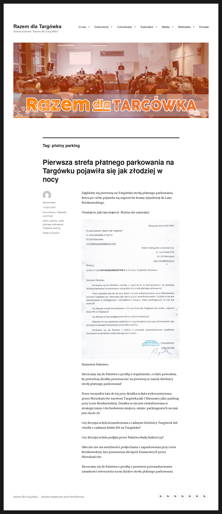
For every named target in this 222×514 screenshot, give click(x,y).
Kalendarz (147, 27)
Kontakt (204, 27)
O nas (82, 27)
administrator (49, 202)
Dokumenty (102, 27)
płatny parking (50, 220)
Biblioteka (184, 27)
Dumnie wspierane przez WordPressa (62, 496)
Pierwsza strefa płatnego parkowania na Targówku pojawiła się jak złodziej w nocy (108, 170)
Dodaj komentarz (51, 232)
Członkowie (124, 27)
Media (166, 27)
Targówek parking (51, 228)
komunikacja (49, 212)
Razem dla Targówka (37, 26)
